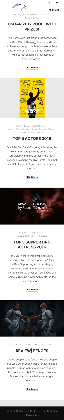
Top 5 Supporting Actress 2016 (32, 245)
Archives (54, 10)
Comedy (27, 129)
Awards (28, 18)
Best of (19, 129)
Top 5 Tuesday (36, 132)
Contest (35, 18)
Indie (32, 236)
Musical (51, 129)
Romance (25, 132)
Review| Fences (32, 350)
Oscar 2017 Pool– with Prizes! (32, 27)
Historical (42, 129)
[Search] (49, 3)
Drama (34, 129)
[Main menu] (57, 3)
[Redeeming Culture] (19, 6)
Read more (32, 67)
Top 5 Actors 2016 (32, 138)
